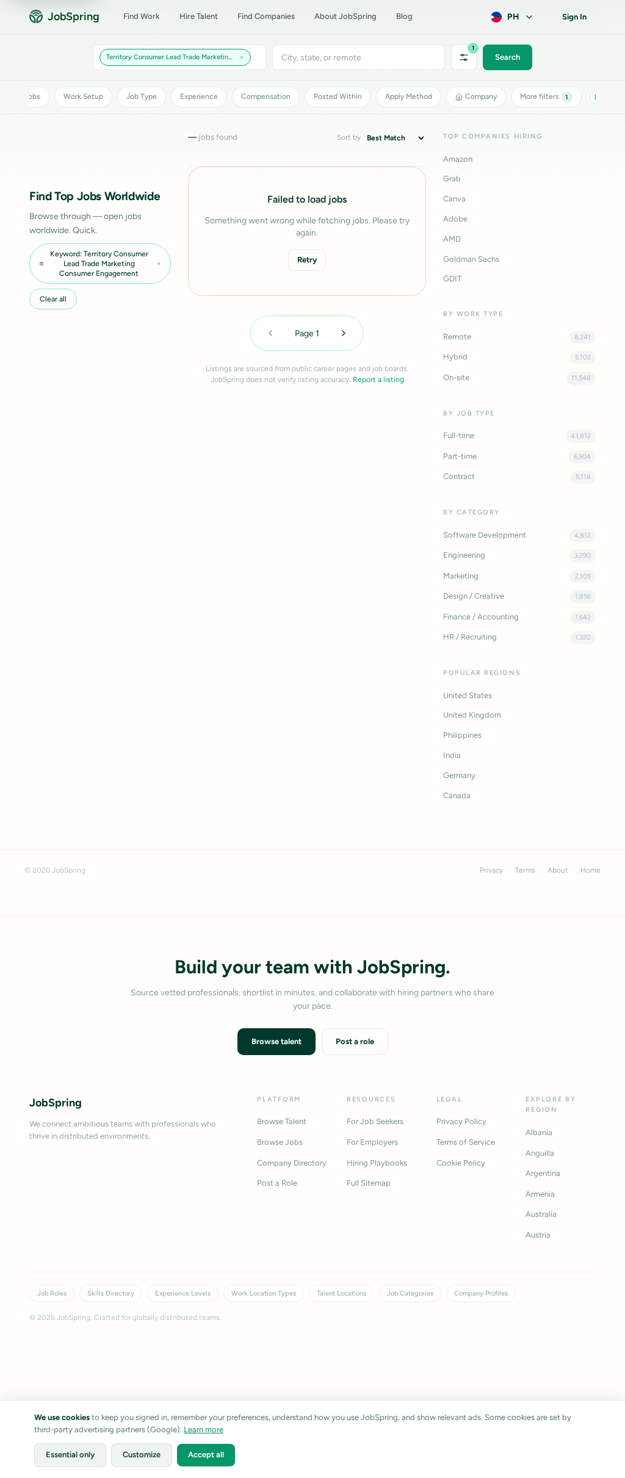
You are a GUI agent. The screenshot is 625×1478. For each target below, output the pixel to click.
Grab (452, 178)
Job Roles (52, 1293)
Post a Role (277, 1183)
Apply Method (408, 96)
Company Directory (292, 1162)
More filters (544, 96)
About (557, 870)
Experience (199, 96)
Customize (142, 1454)
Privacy (491, 870)
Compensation (266, 96)
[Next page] (343, 333)
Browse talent (276, 1041)
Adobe (455, 218)
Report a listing (378, 379)
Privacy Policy (461, 1121)
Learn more (203, 1429)
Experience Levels (183, 1293)
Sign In (574, 16)
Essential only (70, 1454)
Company (481, 96)
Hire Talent (198, 16)
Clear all (53, 299)
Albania (539, 1132)
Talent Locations (341, 1293)
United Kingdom (472, 714)
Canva (454, 198)
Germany (459, 775)
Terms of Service (465, 1142)
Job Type (141, 96)
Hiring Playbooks (377, 1162)
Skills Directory (110, 1293)
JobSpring (73, 16)
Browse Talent (281, 1121)
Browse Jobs (280, 1142)
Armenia (540, 1194)
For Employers (372, 1142)
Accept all (206, 1454)
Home (590, 870)
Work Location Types (263, 1293)
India (452, 755)
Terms (525, 870)
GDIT (452, 278)
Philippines (462, 735)
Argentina (543, 1173)
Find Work (141, 16)
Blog (404, 16)
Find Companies (266, 16)
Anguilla (540, 1153)
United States (467, 695)
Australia (541, 1214)
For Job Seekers (375, 1121)
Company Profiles (481, 1293)
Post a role (355, 1041)
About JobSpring (345, 16)
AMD (452, 238)
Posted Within (338, 96)
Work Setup (83, 96)
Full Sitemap (369, 1183)
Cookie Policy (460, 1162)
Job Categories (410, 1293)
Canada (457, 795)
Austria (538, 1234)
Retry (307, 259)
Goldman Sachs (471, 259)
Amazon (457, 159)
